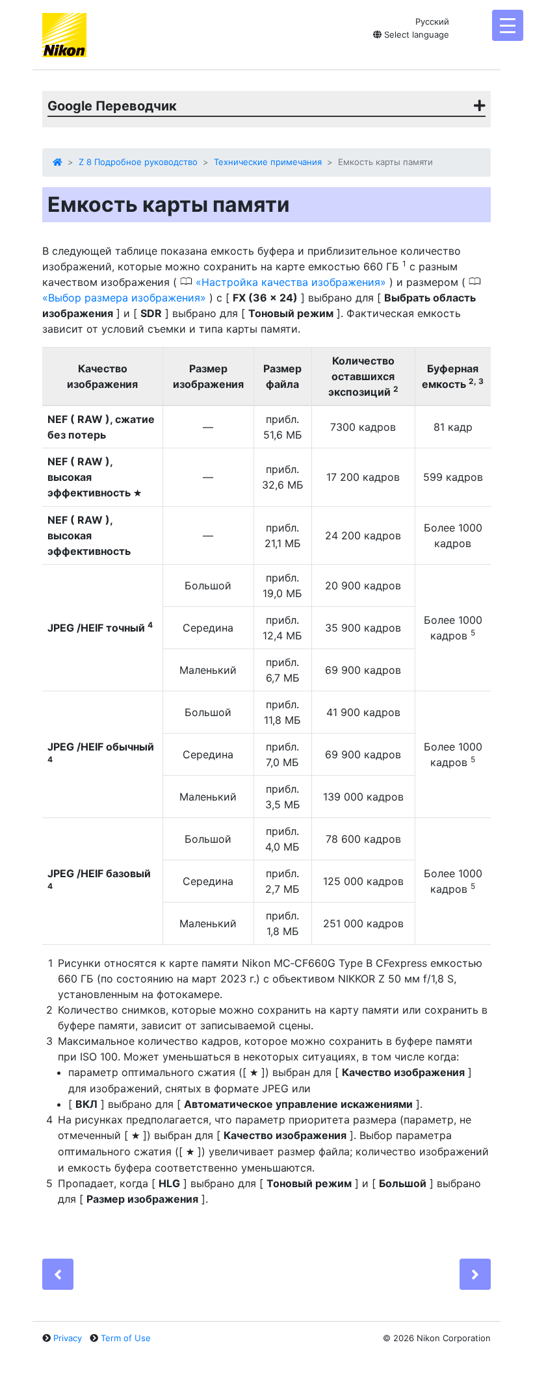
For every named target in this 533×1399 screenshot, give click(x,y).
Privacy (67, 1338)
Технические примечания (268, 162)
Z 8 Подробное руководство (138, 162)
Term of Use (126, 1338)
